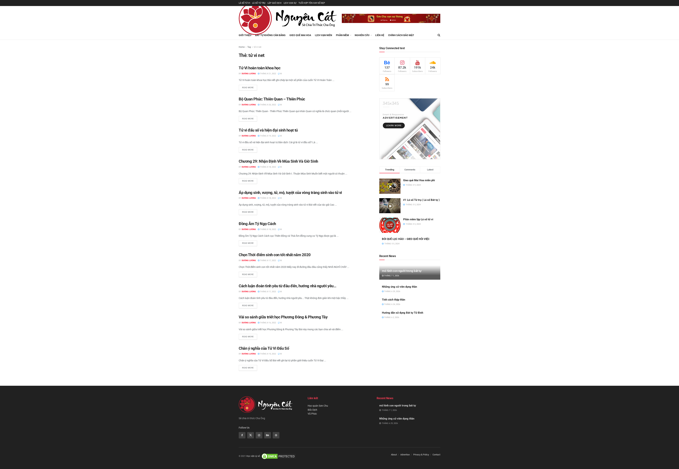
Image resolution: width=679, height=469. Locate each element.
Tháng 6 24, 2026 (392, 304)
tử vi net (257, 47)
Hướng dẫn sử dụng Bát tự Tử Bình (402, 312)
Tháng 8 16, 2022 (267, 323)
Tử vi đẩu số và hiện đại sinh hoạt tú (268, 130)
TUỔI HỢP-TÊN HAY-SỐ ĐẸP (311, 3)
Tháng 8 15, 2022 (267, 354)
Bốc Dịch (312, 409)
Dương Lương (249, 73)
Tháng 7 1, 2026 (391, 276)
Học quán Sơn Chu (318, 405)
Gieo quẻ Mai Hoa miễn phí (419, 180)
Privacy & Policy (421, 454)
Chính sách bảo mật (401, 35)
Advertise (405, 454)
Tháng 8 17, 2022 (267, 260)
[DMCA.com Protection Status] (278, 456)
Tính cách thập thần (393, 299)
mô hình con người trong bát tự (401, 271)
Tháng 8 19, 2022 (267, 136)
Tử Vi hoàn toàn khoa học (259, 68)
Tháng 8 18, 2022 (267, 167)
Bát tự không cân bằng (270, 35)
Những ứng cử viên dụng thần (399, 286)
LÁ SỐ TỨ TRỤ (258, 3)
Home (242, 47)
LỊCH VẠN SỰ (290, 3)
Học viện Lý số (253, 456)
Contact (436, 454)
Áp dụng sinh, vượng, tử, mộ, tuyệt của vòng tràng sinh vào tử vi (290, 192)
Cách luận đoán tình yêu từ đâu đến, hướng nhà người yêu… (287, 286)
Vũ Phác (312, 413)
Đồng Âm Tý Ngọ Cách (257, 224)
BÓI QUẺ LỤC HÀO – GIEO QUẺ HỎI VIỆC (406, 239)
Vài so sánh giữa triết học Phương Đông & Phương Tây (283, 317)
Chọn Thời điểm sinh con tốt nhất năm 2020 (275, 255)
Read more (248, 87)
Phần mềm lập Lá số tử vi (418, 219)
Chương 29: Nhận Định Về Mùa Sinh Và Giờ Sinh (278, 161)
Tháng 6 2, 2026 (391, 317)
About (394, 454)
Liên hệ (379, 35)
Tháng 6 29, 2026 (392, 291)
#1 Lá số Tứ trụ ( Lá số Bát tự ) (421, 200)
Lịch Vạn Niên (323, 35)
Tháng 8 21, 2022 (267, 73)
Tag (249, 47)
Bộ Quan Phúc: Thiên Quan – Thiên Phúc (272, 99)
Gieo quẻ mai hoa (300, 35)
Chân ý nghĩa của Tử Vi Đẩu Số (264, 348)
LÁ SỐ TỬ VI (244, 3)
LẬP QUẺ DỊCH (275, 3)
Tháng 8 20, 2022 (267, 105)
